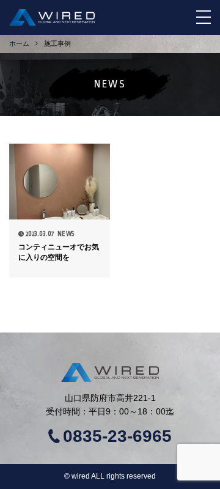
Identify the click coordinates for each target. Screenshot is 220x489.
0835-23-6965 (117, 436)
